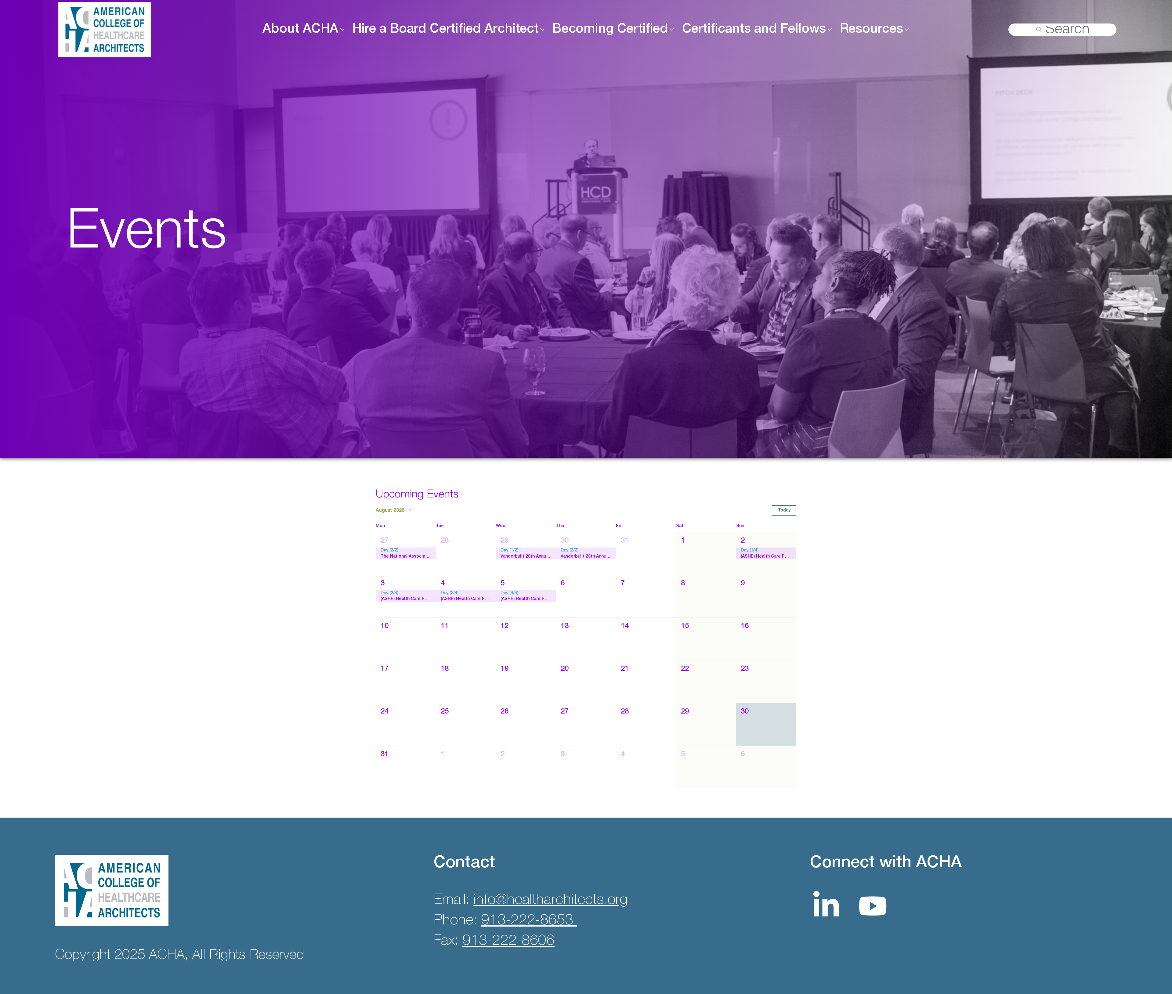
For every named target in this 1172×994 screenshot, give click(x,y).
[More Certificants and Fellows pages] (830, 29)
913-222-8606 (508, 941)
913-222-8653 (529, 920)
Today (784, 510)
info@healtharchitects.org (550, 900)
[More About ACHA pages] (342, 29)
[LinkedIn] (826, 906)
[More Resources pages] (907, 29)
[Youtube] (873, 906)
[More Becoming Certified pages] (672, 29)
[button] (406, 553)
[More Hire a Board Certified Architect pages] (542, 29)
